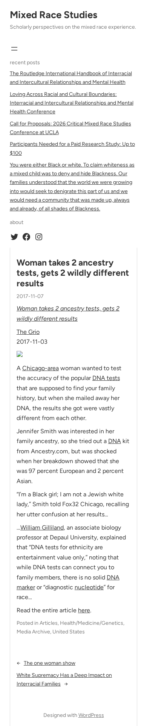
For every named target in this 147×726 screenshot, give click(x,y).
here (84, 610)
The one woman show (49, 663)
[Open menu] (14, 48)
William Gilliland (42, 527)
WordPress (91, 715)
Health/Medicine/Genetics (91, 623)
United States (68, 632)
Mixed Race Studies (53, 15)
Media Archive (33, 632)
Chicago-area (40, 368)
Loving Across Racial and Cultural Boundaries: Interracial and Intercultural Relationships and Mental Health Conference (71, 103)
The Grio (28, 331)
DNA (114, 441)
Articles (49, 623)
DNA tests (106, 378)
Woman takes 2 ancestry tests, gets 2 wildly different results (73, 273)
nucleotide (89, 587)
